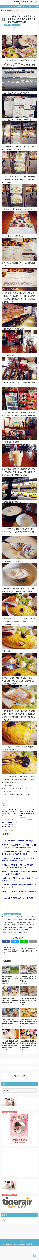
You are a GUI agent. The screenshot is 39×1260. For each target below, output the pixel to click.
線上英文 (5, 1182)
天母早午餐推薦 (29, 924)
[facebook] (14, 1076)
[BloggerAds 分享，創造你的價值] (19, 1120)
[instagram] (17, 1076)
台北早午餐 (31, 922)
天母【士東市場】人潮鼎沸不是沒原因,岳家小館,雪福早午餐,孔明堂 (9, 824)
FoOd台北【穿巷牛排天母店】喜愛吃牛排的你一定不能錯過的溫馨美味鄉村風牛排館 (19, 866)
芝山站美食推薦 (23, 932)
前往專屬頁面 (19, 1129)
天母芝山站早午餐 (7, 930)
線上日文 (5, 1100)
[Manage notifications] (34, 1255)
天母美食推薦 (21, 927)
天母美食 (5, 927)
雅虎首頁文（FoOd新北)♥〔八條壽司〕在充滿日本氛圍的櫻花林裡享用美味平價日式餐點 (19, 846)
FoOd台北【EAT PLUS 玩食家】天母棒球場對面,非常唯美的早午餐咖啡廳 (27, 812)
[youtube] (21, 1076)
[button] (6, 941)
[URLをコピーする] (33, 941)
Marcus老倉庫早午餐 (30, 917)
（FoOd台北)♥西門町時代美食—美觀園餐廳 (17, 841)
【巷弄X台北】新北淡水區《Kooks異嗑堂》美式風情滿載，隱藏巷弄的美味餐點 (19, 859)
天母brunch (6, 924)
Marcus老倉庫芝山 (7, 919)
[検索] (24, 1076)
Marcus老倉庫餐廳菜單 (9, 922)
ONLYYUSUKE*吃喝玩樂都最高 (19, 2)
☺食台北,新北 (15, 25)
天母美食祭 (29, 927)
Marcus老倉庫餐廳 (30, 919)
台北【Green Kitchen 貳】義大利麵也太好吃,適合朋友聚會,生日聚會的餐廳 (9, 812)
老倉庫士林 (25, 930)
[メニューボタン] (2, 2)
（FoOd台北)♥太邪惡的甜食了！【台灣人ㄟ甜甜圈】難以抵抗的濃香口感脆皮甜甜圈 (19, 852)
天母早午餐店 (20, 924)
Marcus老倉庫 (8, 917)
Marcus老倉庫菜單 (19, 919)
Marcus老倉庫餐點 (21, 922)
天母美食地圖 (12, 927)
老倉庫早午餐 (6, 932)
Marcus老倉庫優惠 (18, 917)
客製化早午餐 (17, 930)
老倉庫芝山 (14, 932)
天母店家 (12, 924)
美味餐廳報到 (7, 25)
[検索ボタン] (36, 2)
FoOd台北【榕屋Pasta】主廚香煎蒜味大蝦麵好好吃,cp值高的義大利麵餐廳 (19, 872)
